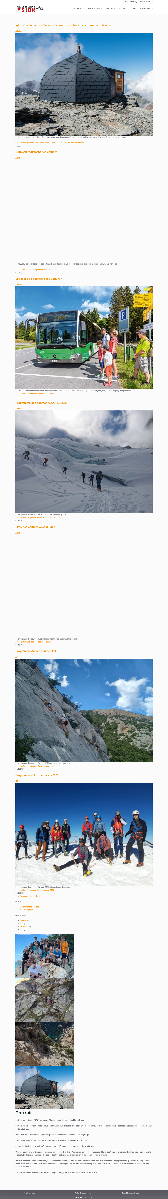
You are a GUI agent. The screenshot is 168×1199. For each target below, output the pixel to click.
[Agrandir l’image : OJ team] (74, 955)
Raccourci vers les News (30, 896)
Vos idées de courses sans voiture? (38, 278)
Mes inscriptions (26, 910)
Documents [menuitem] (145, 8)
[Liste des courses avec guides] (84, 586)
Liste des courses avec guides (35, 526)
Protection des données (84, 1193)
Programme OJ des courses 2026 (36, 775)
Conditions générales (130, 1193)
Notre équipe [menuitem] (94, 8)
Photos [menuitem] (109, 8)
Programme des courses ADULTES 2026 (41, 402)
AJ (16, 657)
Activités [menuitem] (78, 8)
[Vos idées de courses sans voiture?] (84, 337)
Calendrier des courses (29, 907)
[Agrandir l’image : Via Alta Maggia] (74, 999)
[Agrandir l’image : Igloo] (74, 1087)
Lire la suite (50, 143)
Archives (23, 927)
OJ (16, 781)
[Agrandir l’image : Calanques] (74, 1043)
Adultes (18, 31)
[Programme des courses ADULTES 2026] (84, 461)
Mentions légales (30, 1193)
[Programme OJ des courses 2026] (84, 834)
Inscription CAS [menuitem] (146, 2)
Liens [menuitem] (133, 8)
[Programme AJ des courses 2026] (84, 710)
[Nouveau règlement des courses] (84, 211)
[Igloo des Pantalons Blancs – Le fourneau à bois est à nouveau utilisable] (84, 84)
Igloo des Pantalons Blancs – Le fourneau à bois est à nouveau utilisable (63, 25)
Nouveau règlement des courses (36, 151)
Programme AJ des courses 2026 (36, 651)
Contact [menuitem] (123, 8)
